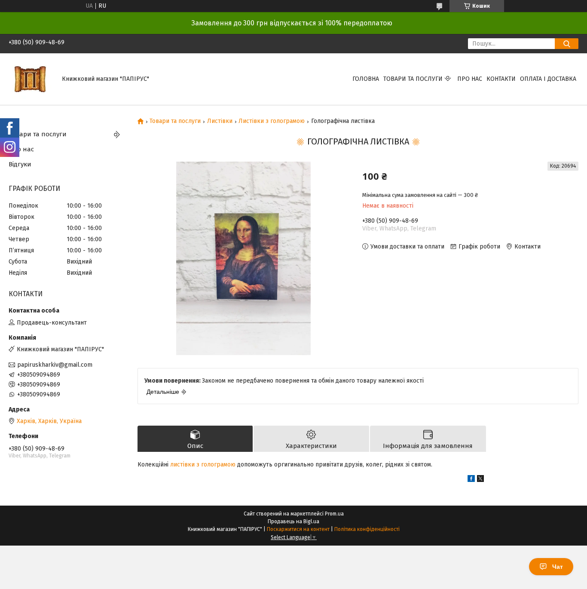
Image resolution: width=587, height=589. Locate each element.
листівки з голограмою (202, 464)
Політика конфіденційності (367, 529)
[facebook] (471, 480)
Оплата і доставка (548, 79)
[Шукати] (566, 43)
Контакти (501, 79)
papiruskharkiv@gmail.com (54, 364)
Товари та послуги (413, 79)
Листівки (219, 121)
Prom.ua (334, 514)
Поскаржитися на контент (298, 529)
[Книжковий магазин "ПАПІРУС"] (30, 79)
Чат (557, 566)
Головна (365, 79)
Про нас (469, 79)
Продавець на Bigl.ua (293, 521)
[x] (480, 480)
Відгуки (20, 164)
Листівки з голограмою (271, 121)
